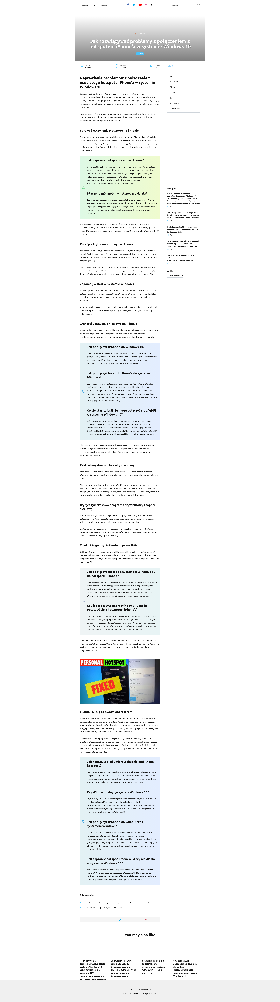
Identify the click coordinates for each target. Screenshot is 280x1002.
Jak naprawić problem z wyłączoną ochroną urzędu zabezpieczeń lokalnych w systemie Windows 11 (181, 257)
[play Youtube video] (120, 681)
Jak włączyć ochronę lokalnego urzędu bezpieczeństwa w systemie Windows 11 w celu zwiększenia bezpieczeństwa (183, 215)
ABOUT (156, 993)
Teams (172, 98)
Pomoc (140, 54)
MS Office (174, 81)
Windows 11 (175, 108)
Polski (175, 5)
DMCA (149, 993)
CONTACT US (126, 993)
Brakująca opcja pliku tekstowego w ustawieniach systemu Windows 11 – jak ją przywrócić (182, 229)
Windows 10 (175, 103)
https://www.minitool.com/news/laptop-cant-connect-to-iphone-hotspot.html (118, 903)
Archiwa (170, 271)
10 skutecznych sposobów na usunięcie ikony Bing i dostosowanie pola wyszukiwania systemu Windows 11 (183, 243)
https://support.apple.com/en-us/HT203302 (103, 907)
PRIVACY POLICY (139, 993)
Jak (171, 76)
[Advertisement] (183, 149)
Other (172, 87)
